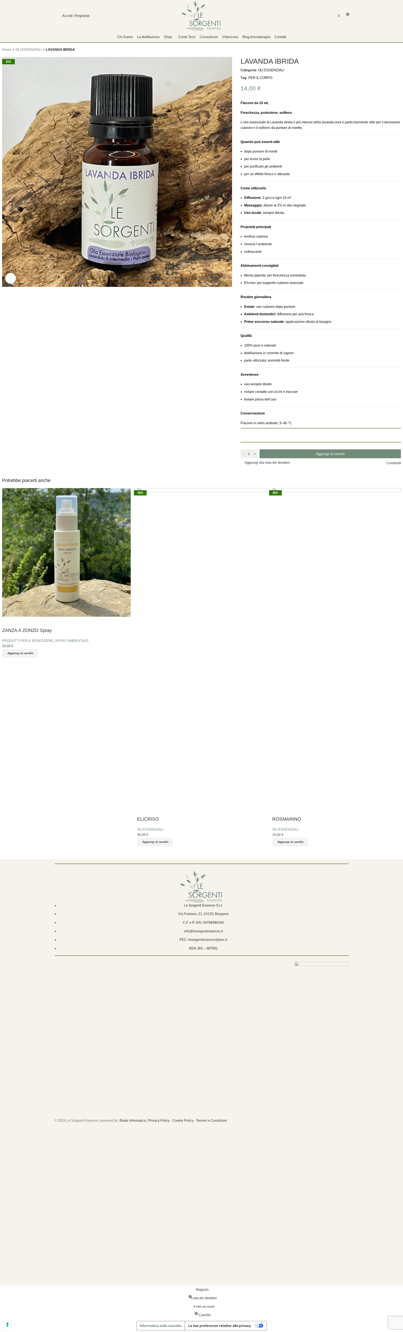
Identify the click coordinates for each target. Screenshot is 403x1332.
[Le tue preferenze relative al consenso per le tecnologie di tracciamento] (7, 1325)
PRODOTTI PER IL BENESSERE (27, 641)
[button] (20, 653)
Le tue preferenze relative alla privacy (219, 1326)
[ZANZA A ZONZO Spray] (66, 552)
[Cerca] (56, 16)
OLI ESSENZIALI (150, 829)
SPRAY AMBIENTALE (72, 641)
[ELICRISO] (201, 646)
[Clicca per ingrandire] (10, 278)
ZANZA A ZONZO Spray (27, 630)
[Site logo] (201, 15)
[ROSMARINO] (336, 646)
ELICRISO (148, 819)
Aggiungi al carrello (330, 454)
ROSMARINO (286, 819)
